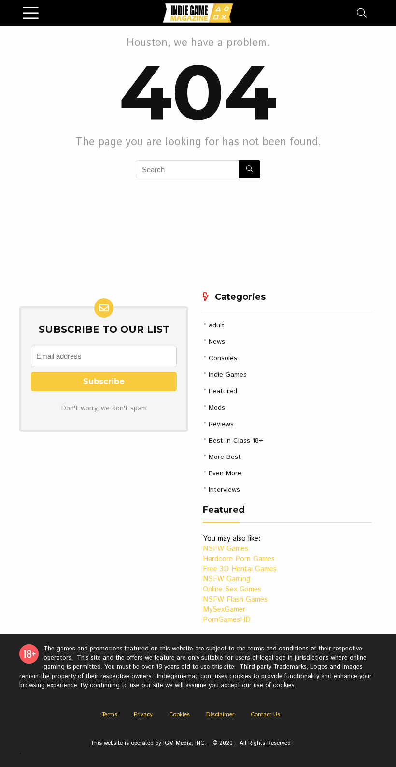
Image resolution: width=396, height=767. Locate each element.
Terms (109, 714)
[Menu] (30, 13)
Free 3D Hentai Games (240, 569)
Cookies (179, 714)
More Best (225, 457)
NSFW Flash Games (235, 599)
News (217, 342)
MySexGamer (224, 610)
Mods (217, 408)
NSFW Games (225, 549)
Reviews (221, 424)
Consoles (223, 358)
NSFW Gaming (226, 579)
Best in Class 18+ (236, 440)
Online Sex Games (232, 589)
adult (217, 325)
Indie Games (228, 375)
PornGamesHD (227, 620)
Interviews (224, 490)
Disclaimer (220, 714)
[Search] (361, 13)
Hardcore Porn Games (239, 559)
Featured (223, 391)
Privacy (143, 714)
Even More (225, 473)
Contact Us (265, 714)
